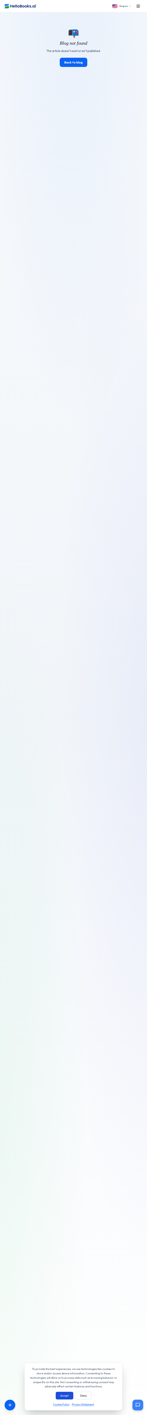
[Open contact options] (10, 1405)
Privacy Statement (83, 1404)
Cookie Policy (61, 1404)
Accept (64, 1395)
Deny (83, 1395)
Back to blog (73, 62)
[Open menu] (138, 6)
